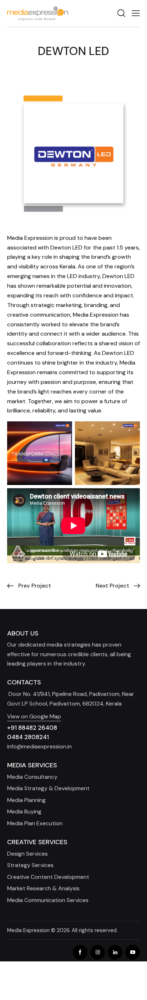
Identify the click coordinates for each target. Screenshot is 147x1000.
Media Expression (28, 930)
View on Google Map (34, 716)
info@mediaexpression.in (39, 746)
